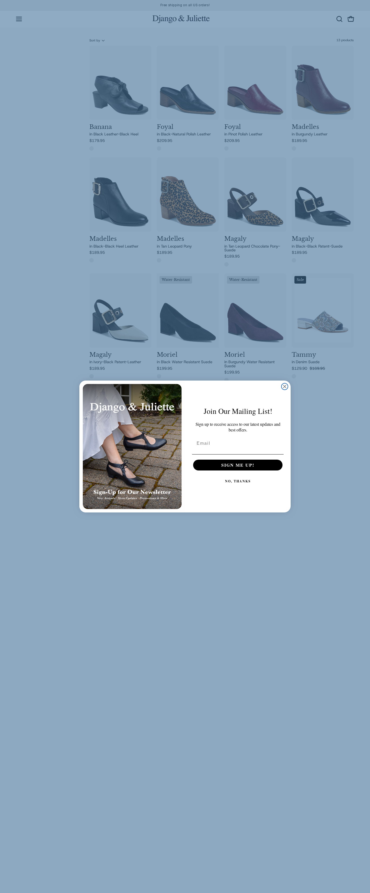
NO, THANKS (238, 481)
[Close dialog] (284, 386)
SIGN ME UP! (237, 465)
